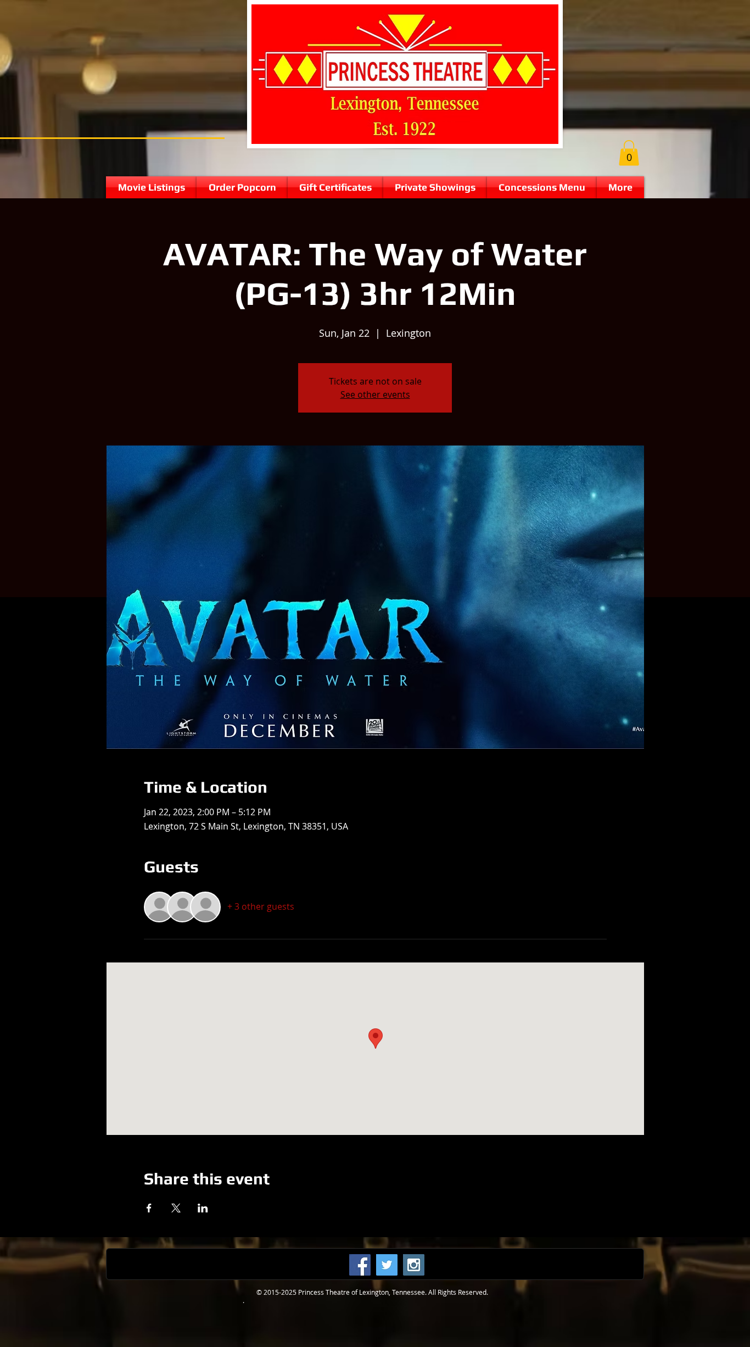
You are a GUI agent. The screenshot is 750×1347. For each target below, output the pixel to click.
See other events (375, 394)
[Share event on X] (176, 1208)
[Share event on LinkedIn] (203, 1208)
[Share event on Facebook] (149, 1208)
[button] (629, 153)
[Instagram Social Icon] (413, 1265)
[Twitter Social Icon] (387, 1265)
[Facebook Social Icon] (360, 1265)
